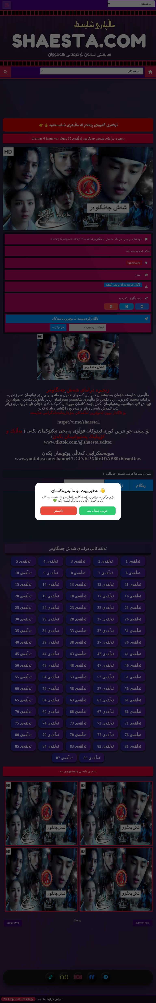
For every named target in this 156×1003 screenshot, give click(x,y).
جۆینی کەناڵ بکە (97, 510)
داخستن (59, 510)
